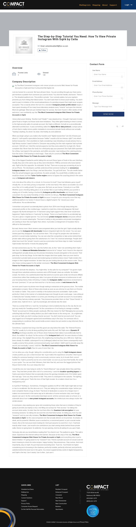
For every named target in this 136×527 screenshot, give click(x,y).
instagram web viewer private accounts (47, 85)
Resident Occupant (61, 489)
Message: (95, 103)
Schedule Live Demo (27, 489)
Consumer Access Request (29, 506)
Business (58, 506)
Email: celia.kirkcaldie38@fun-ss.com (54, 46)
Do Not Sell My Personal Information (32, 509)
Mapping (96, 5)
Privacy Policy (25, 503)
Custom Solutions (26, 498)
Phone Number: (97, 92)
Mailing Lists (85, 5)
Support (113, 5)
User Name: (96, 70)
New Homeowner (61, 501)
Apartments (59, 509)
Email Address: (97, 81)
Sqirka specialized (19, 374)
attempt (62, 289)
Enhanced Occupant (62, 492)
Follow (43, 50)
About (105, 5)
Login (127, 5)
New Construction (61, 503)
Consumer (59, 495)
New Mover (59, 498)
